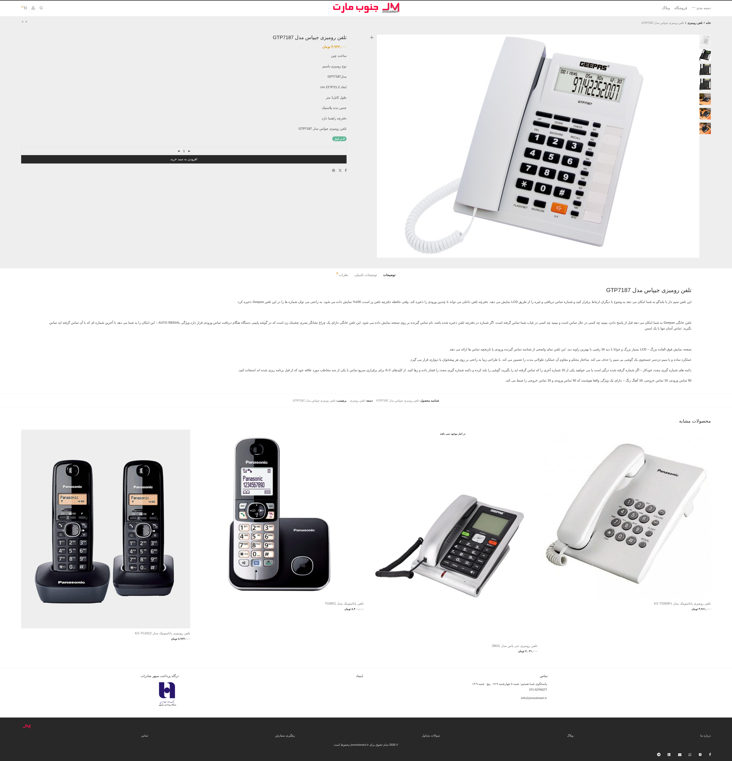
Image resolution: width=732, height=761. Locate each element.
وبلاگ (666, 8)
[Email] (679, 754)
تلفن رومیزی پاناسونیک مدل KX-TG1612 (162, 633)
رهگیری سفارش (285, 735)
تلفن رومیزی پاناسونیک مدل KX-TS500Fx (682, 603)
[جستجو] (41, 8)
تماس (144, 735)
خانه (708, 22)
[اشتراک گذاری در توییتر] (340, 170)
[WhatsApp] (690, 754)
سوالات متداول (431, 735)
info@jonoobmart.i (533, 698)
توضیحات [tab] (389, 275)
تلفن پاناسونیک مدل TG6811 (344, 603)
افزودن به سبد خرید (183, 159)
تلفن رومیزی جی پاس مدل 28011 (514, 646)
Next (706, 146)
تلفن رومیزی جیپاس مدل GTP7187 (314, 400)
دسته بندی (701, 8)
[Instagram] (700, 754)
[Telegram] (659, 754)
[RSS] (669, 754)
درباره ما (705, 735)
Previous (371, 146)
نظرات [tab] (342, 274)
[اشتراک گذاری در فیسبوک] (346, 170)
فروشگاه (680, 8)
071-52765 (535, 689)
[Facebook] (710, 754)
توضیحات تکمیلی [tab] (365, 275)
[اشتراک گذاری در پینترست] (334, 170)
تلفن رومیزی (694, 22)
